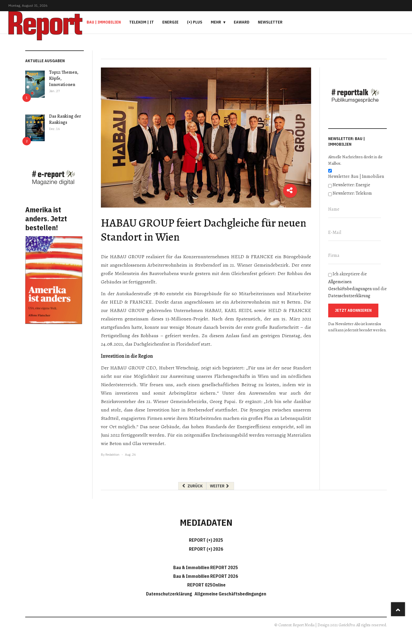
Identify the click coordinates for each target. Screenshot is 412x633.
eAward (241, 22)
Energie (170, 22)
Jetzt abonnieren (353, 310)
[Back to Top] (398, 609)
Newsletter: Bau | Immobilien (356, 176)
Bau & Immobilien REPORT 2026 (205, 576)
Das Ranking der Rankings (65, 119)
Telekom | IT (141, 22)
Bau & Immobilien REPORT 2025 (205, 567)
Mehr (216, 22)
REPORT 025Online (206, 585)
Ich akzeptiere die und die (357, 285)
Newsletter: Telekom (352, 193)
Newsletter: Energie (351, 185)
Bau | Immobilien (104, 22)
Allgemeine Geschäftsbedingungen (230, 594)
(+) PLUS (194, 22)
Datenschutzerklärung (349, 296)
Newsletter (270, 22)
